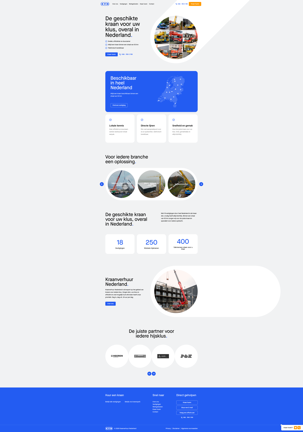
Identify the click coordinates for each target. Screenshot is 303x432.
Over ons (115, 4)
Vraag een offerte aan (187, 413)
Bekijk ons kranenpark (132, 402)
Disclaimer (176, 428)
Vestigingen (123, 4)
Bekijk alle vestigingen (113, 402)
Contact (151, 4)
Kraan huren (143, 4)
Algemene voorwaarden (189, 428)
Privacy (168, 428)
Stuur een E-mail (187, 408)
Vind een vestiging (119, 105)
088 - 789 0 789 (127, 54)
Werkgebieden (133, 4)
